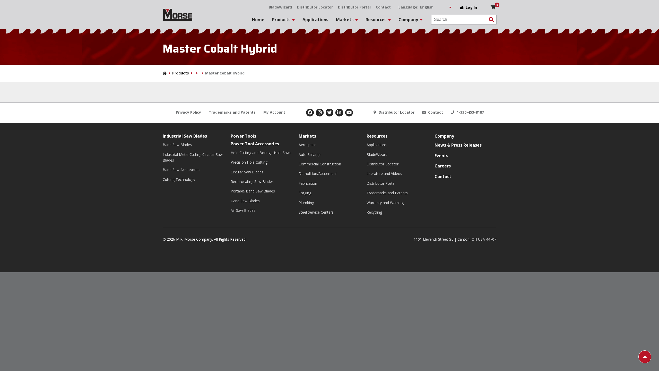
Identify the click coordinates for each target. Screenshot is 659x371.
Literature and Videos (384, 173)
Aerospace (307, 144)
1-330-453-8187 (470, 112)
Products (180, 73)
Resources (377, 136)
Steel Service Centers (316, 212)
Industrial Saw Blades (185, 136)
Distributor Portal (354, 7)
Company (444, 136)
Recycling (374, 212)
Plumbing (306, 202)
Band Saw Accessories (181, 169)
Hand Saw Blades (245, 200)
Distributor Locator (315, 7)
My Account (274, 112)
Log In (471, 7)
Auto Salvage (309, 154)
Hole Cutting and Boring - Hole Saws (261, 152)
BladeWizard (280, 7)
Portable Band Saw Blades (253, 191)
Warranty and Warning (385, 202)
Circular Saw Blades (247, 172)
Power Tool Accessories (255, 144)
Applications (315, 19)
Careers (443, 166)
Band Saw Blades (177, 144)
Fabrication (308, 183)
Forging (305, 192)
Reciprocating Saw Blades (252, 181)
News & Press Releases (458, 145)
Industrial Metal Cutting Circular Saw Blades (193, 157)
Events (441, 155)
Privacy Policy (188, 112)
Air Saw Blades (243, 210)
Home (258, 19)
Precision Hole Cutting (249, 162)
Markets (307, 136)
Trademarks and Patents (232, 112)
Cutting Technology (179, 179)
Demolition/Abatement (318, 173)
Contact (383, 7)
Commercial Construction (320, 164)
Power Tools (243, 136)
